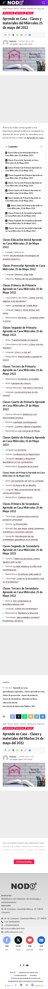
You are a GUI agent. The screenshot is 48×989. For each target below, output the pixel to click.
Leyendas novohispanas (25, 422)
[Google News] (41, 943)
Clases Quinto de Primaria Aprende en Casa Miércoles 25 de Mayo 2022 (23, 199)
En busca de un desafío (24, 485)
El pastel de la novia (28, 466)
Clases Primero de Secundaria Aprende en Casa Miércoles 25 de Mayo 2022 (23, 214)
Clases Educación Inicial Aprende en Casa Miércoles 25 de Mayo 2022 (21, 154)
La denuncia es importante (26, 454)
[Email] (21, 35)
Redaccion (12, 41)
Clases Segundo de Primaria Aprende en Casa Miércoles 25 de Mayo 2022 (23, 176)
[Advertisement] (24, 99)
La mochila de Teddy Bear (24, 305)
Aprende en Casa (35, 137)
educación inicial (10, 702)
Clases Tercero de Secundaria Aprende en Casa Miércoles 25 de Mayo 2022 (23, 229)
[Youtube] (29, 943)
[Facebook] (6, 943)
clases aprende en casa (34, 691)
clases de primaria (29, 695)
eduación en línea (29, 699)
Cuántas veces (25, 497)
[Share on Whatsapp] (17, 35)
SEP (33, 706)
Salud (29, 13)
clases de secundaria (12, 699)
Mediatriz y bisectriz (28, 613)
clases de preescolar (11, 695)
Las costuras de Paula (29, 431)
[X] (18, 943)
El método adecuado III (29, 574)
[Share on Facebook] (9, 35)
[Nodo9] (15, 3)
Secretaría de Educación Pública (16, 706)
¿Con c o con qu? (23, 352)
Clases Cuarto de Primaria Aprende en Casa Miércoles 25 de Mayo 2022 (23, 191)
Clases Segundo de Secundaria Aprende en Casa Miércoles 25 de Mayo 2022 (23, 221)
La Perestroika (20, 524)
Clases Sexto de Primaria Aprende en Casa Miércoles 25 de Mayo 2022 (24, 206)
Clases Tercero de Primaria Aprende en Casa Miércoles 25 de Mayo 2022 (23, 184)
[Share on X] (13, 35)
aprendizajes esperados (13, 691)
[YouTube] (27, 965)
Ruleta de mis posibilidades (29, 278)
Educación (8, 13)
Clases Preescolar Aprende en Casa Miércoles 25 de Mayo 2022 (21, 161)
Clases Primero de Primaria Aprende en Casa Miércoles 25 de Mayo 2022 (23, 169)
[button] (5, 3)
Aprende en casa (20, 688)
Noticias (20, 13)
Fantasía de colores (21, 383)
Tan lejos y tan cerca (33, 387)
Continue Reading (24, 862)
